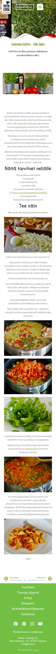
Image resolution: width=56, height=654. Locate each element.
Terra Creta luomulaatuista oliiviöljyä (30, 192)
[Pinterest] (24, 624)
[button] (40, 7)
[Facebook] (16, 624)
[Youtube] (40, 624)
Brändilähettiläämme (28, 608)
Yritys (28, 598)
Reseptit (28, 603)
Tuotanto (28, 614)
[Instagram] (32, 624)
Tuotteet (28, 587)
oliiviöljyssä (20, 127)
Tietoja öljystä (28, 592)
